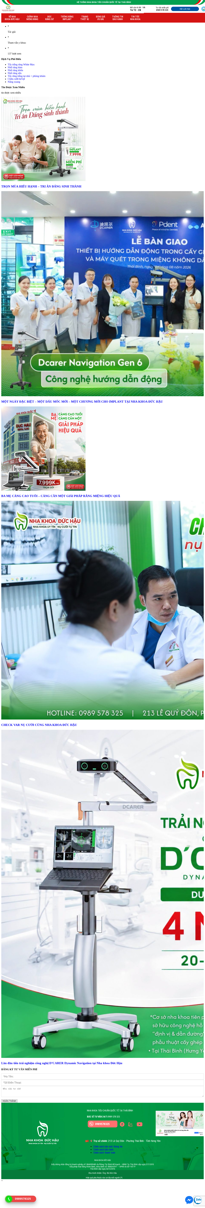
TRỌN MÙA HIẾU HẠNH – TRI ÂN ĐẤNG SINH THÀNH (41, 186)
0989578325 (102, 1124)
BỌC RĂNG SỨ (49, 18)
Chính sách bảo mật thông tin (107, 1146)
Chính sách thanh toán (104, 1152)
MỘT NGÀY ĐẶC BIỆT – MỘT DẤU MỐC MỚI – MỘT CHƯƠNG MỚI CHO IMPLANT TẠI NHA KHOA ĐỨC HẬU (82, 401)
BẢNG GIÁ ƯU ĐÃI (100, 18)
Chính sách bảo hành (103, 1149)
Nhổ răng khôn (15, 70)
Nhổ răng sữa (14, 73)
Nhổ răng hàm (15, 67)
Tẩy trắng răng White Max (21, 64)
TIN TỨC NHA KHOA (135, 18)
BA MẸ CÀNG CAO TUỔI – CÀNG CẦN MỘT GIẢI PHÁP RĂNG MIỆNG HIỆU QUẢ (61, 496)
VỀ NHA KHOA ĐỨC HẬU (12, 18)
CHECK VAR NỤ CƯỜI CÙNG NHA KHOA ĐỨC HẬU (39, 725)
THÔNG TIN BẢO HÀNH (117, 18)
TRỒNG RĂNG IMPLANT (67, 18)
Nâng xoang (14, 81)
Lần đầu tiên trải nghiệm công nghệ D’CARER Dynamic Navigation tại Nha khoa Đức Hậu (61, 1063)
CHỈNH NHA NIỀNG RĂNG (32, 18)
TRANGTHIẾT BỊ (84, 18)
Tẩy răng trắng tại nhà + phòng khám (26, 76)
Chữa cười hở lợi (16, 79)
